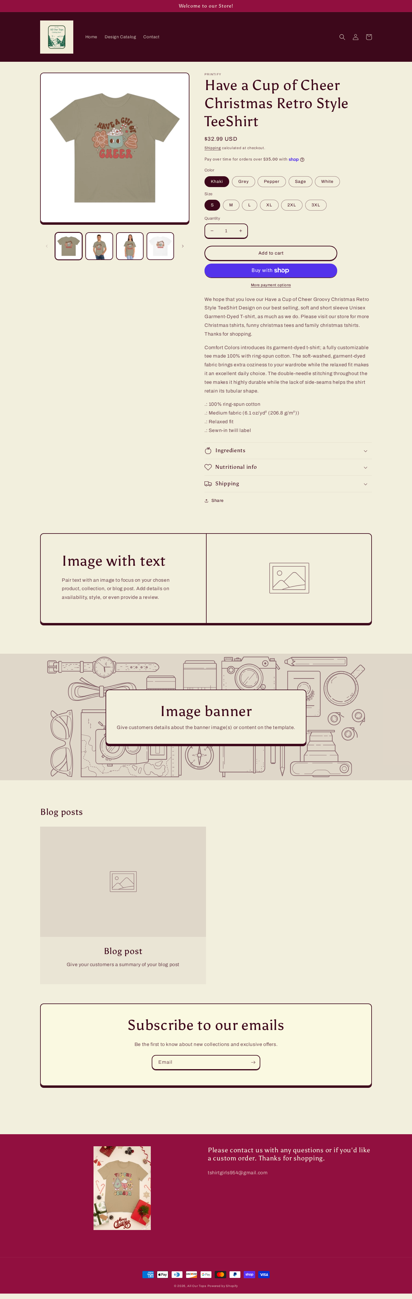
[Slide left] (46, 246)
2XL (291, 205)
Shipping (212, 148)
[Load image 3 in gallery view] (130, 246)
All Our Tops (196, 1286)
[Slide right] (182, 246)
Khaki (217, 181)
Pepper (272, 181)
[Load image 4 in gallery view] (160, 246)
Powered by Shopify (223, 1286)
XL (269, 205)
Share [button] (217, 500)
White (327, 181)
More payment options (271, 285)
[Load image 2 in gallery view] (99, 246)
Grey (243, 181)
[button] (342, 37)
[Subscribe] (253, 1062)
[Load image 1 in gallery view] (68, 246)
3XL (316, 205)
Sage (300, 181)
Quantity (212, 218)
